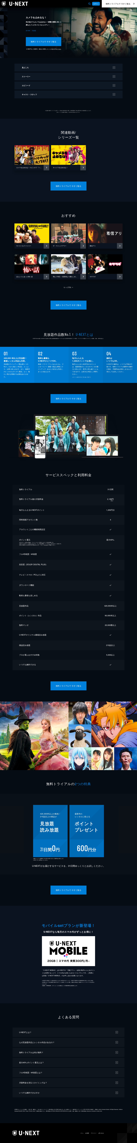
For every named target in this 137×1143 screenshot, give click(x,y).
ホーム (82, 1133)
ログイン (96, 4)
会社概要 (87, 1133)
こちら (59, 49)
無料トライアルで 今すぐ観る (118, 3)
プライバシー (93, 1133)
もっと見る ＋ (68, 287)
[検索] (89, 4)
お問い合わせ (101, 1133)
